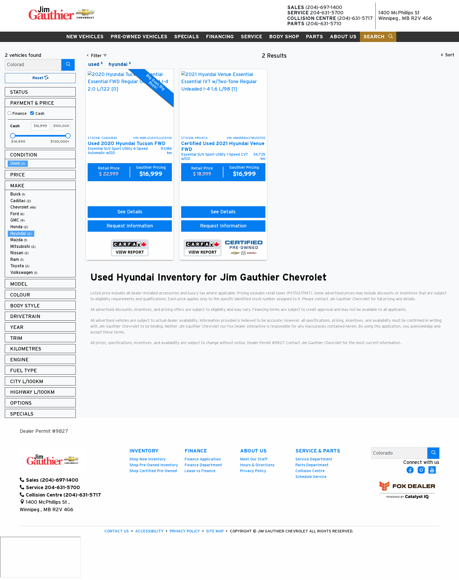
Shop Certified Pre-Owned (153, 471)
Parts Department (312, 465)
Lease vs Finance (200, 471)
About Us (253, 451)
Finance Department (203, 465)
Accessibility (150, 531)
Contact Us (117, 531)
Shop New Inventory (147, 459)
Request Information (130, 225)
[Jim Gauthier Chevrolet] (61, 12)
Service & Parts (317, 451)
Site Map (215, 531)
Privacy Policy (253, 471)
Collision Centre (310, 471)
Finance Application (203, 459)
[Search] (68, 64)
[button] (85, 37)
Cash (39, 114)
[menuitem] (42, 163)
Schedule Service (310, 477)
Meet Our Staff (253, 459)
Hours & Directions (257, 465)
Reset (38, 78)
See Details (129, 211)
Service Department (313, 459)
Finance (19, 114)
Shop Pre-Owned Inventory (153, 465)
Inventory (144, 451)
